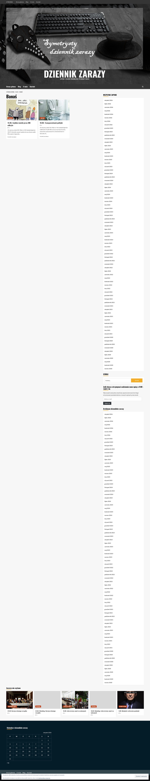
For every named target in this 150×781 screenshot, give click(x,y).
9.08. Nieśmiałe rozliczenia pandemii (129, 711)
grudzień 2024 (109, 170)
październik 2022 (110, 260)
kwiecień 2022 (109, 281)
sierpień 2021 (109, 309)
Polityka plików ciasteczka (44, 778)
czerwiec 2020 (109, 358)
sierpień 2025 (109, 142)
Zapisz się (107, 403)
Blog (27, 2)
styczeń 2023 (108, 250)
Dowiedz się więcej (12, 137)
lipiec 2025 (108, 145)
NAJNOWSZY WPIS (12, 706)
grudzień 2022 (109, 253)
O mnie (32, 2)
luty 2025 (107, 163)
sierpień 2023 (109, 226)
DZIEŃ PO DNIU (67, 706)
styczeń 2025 (108, 166)
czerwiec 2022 (109, 274)
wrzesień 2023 (109, 222)
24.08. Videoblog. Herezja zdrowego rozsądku (45, 712)
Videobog (38, 706)
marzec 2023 (108, 243)
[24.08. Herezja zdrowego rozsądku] (19, 700)
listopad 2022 (109, 257)
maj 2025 (107, 152)
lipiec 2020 (108, 354)
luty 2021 (107, 330)
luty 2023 (107, 246)
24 (10, 755)
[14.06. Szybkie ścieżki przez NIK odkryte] (21, 110)
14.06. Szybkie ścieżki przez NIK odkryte (19, 124)
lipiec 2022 (108, 271)
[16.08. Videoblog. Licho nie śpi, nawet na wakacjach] (103, 700)
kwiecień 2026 (109, 114)
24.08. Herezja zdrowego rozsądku (17, 711)
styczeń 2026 (108, 124)
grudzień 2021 (109, 295)
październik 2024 (110, 177)
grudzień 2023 (109, 212)
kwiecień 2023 (109, 239)
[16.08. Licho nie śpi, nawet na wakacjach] (75, 700)
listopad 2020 (109, 341)
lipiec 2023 (108, 229)
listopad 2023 (109, 215)
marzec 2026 (108, 117)
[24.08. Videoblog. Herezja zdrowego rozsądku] (47, 700)
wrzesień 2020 (109, 348)
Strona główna (20, 2)
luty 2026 (107, 121)
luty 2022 (107, 288)
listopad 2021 (109, 299)
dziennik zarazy (74, 73)
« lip (8, 763)
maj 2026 (107, 111)
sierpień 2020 (109, 351)
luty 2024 (107, 205)
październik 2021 (110, 302)
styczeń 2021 (108, 334)
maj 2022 (107, 278)
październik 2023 (110, 219)
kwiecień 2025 (109, 156)
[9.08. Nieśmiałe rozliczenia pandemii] (130, 700)
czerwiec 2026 (109, 107)
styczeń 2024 (108, 208)
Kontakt (38, 2)
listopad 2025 (109, 131)
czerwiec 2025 (109, 149)
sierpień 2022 (109, 267)
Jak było (10, 118)
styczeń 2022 (108, 292)
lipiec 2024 (108, 187)
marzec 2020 (108, 368)
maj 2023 (107, 236)
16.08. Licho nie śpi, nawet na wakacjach (74, 711)
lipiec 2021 (108, 313)
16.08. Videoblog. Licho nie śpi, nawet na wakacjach (102, 712)
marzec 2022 (108, 285)
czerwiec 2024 (109, 191)
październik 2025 (110, 135)
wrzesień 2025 (109, 138)
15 (42, 748)
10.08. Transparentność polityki (51, 123)
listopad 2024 (109, 173)
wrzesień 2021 (109, 306)
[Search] (143, 86)
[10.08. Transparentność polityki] (54, 110)
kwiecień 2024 (109, 198)
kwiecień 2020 (109, 365)
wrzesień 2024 (109, 180)
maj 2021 (107, 320)
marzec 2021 (108, 327)
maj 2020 (107, 361)
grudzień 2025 (109, 128)
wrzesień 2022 (109, 264)
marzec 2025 (108, 159)
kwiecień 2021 (109, 323)
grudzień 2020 (109, 337)
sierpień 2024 (109, 184)
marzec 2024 (108, 201)
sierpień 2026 (109, 100)
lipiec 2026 (108, 104)
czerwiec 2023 (109, 232)
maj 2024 (107, 194)
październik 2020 (110, 344)
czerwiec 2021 (109, 316)
